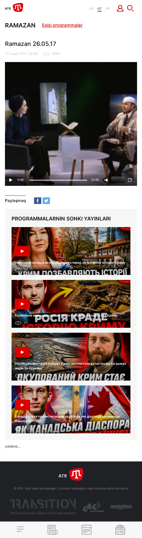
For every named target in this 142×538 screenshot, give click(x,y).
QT (99, 8)
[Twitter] (46, 200)
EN (108, 8)
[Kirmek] (120, 8)
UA (91, 8)
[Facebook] (37, 200)
